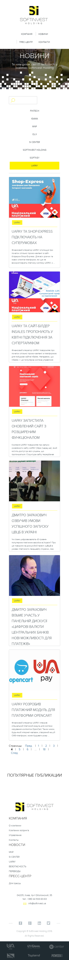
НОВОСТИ (17, 845)
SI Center (34, 142)
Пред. (29, 746)
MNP (34, 126)
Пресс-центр (20, 876)
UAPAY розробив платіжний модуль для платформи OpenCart (33, 710)
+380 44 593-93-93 (37, 899)
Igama (34, 118)
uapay (34, 165)
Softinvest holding (34, 150)
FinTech (34, 110)
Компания (18, 818)
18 (44, 749)
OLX (34, 134)
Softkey (34, 157)
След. (14, 753)
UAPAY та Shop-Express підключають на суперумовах (32, 237)
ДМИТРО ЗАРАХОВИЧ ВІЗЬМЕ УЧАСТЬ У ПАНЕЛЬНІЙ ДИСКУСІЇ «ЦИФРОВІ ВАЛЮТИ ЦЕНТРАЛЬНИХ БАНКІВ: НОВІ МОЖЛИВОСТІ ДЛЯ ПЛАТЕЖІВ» (32, 627)
